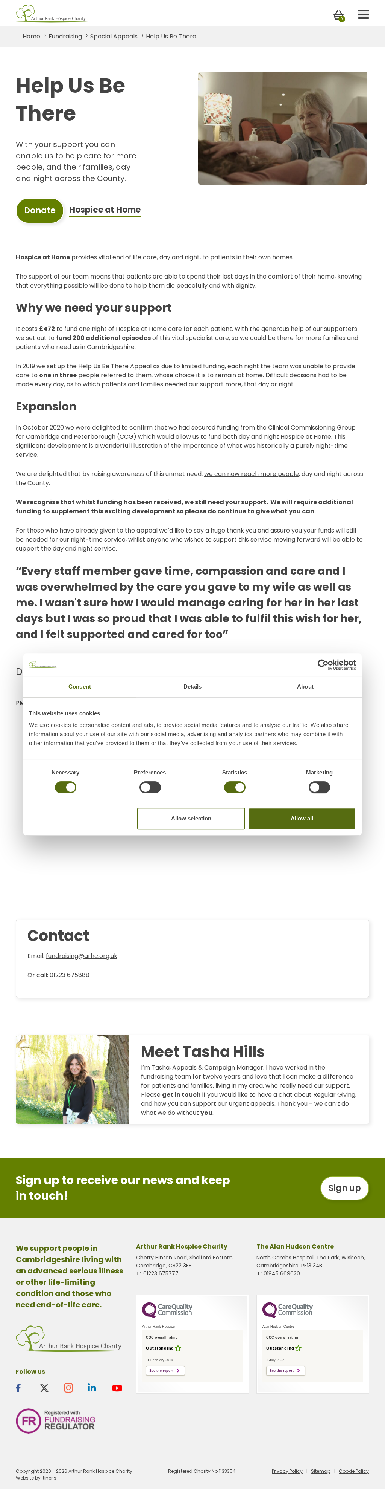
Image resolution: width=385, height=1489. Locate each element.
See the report (161, 1371)
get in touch (181, 1094)
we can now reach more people (251, 474)
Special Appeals (114, 36)
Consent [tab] (79, 686)
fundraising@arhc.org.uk (81, 956)
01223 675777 (161, 1273)
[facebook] (24, 1388)
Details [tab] (192, 686)
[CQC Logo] (167, 1316)
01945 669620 (282, 1273)
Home (32, 36)
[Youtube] (120, 1388)
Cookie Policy (354, 1471)
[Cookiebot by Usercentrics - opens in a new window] (323, 664)
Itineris (49, 1478)
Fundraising (66, 36)
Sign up (345, 1188)
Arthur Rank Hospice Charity (52, 14)
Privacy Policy (287, 1471)
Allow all (302, 818)
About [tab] (305, 686)
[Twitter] (48, 1388)
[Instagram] (72, 1388)
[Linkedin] (96, 1388)
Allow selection (191, 818)
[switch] (150, 787)
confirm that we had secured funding (184, 427)
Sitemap (320, 1471)
